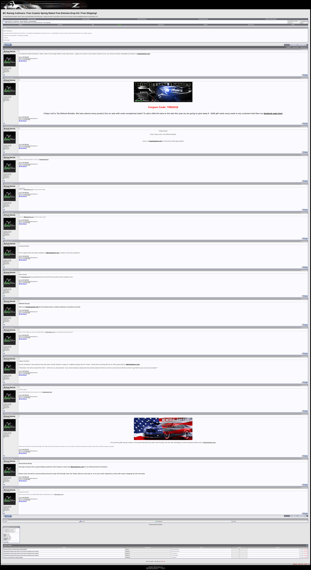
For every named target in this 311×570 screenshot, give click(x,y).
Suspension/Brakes (32, 21)
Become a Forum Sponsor (271, 19)
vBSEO (159, 568)
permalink (305, 49)
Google (234, 521)
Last (305, 44)
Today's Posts (251, 24)
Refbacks (5, 539)
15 (301, 44)
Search (292, 24)
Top (309, 564)
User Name (290, 21)
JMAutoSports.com (28, 189)
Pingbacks (5, 538)
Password (290, 22)
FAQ (93, 24)
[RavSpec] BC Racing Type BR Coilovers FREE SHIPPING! (15, 549)
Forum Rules (6, 541)
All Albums (60, 24)
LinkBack (288, 47)
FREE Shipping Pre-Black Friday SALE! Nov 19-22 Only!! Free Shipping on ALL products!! (21, 551)
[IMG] (4, 535)
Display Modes (303, 47)
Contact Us (295, 564)
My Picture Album (86, 19)
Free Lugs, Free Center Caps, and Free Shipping (13, 557)
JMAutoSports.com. (209, 442)
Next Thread (159, 524)
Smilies (4, 534)
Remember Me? (304, 21)
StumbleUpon (159, 521)
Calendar (205, 24)
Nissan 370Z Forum (9, 21)
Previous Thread (152, 524)
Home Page (300, 564)
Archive (305, 564)
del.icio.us (83, 521)
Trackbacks (5, 537)
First (291, 44)
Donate (119, 24)
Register (20, 24)
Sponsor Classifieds (24, 21)
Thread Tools (295, 47)
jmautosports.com (25, 277)
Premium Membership (203, 19)
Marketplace (16, 21)
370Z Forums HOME (31, 19)
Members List (161, 24)
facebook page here (273, 113)
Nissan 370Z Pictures (142, 19)
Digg (6, 521)
